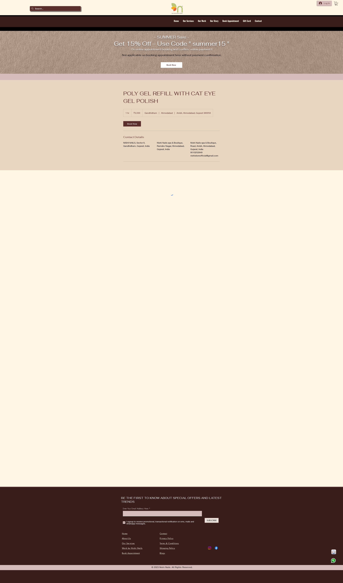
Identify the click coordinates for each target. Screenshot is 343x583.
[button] (336, 3)
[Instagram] (210, 548)
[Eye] (334, 552)
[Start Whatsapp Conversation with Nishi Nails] (333, 560)
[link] (132, 123)
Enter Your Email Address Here (135, 509)
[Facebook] (216, 548)
